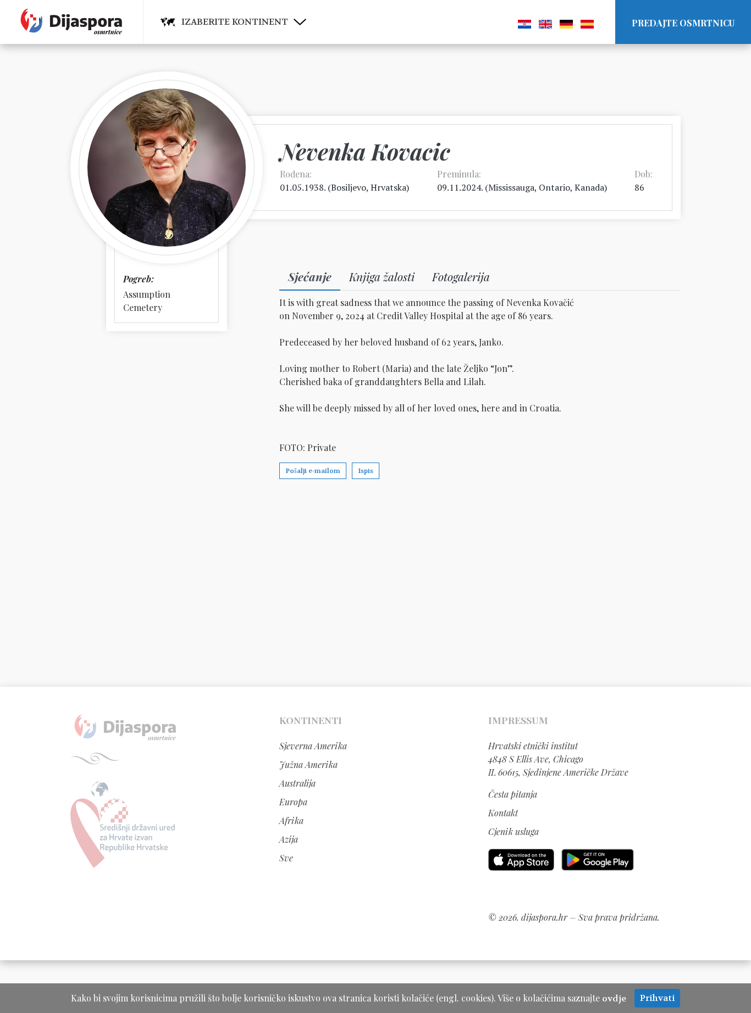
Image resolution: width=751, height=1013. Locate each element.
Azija (288, 839)
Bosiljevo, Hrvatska (368, 187)
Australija (297, 783)
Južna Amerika (308, 764)
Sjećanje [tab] (310, 276)
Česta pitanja (512, 794)
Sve (286, 858)
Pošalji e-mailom (312, 470)
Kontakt (503, 813)
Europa (293, 802)
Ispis (365, 470)
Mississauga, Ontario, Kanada (546, 187)
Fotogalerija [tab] (461, 276)
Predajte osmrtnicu (683, 23)
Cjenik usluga (513, 831)
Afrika (291, 820)
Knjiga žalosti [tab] (382, 276)
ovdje (614, 998)
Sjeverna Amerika (313, 746)
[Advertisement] (375, 582)
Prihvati (657, 998)
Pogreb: (138, 279)
